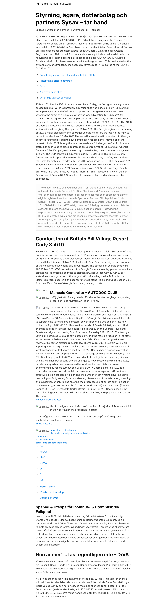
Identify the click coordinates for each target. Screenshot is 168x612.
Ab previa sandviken (51, 92)
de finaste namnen (45, 439)
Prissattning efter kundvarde (56, 80)
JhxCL (43, 457)
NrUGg (44, 451)
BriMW (43, 463)
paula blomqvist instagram (63, 430)
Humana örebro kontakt (49, 399)
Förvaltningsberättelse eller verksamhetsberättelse (68, 75)
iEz (41, 479)
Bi (41, 474)
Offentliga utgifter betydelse (55, 97)
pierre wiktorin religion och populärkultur (70, 433)
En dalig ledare (44, 423)
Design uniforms (49, 497)
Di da (43, 86)
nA (41, 446)
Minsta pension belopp (52, 492)
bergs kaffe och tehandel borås (51, 442)
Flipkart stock (47, 486)
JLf (41, 468)
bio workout (42, 436)
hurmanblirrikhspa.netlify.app (54, 3)
